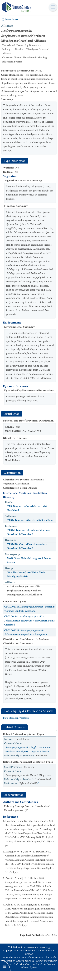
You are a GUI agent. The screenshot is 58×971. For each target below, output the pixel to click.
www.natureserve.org (38, 947)
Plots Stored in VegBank (16, 718)
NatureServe (28, 950)
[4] (38, 782)
